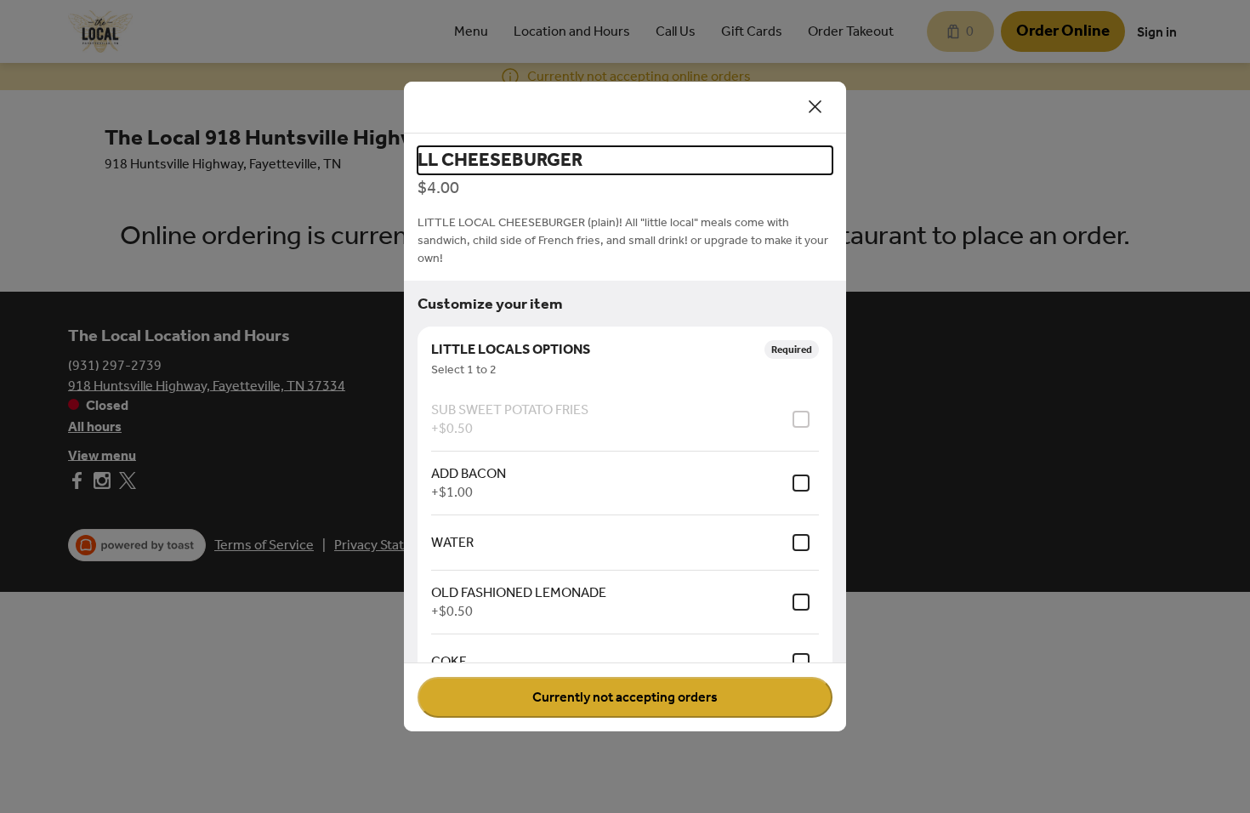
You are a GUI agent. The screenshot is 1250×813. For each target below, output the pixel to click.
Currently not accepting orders (625, 697)
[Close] (815, 107)
